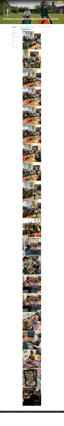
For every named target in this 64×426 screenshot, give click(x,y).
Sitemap (41, 411)
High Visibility (60, 1)
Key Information (27, 26)
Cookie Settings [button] (57, 411)
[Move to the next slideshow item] (61, 14)
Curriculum (34, 26)
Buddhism (31, 27)
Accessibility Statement (47, 411)
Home (22, 26)
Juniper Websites (29, 411)
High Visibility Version (36, 411)
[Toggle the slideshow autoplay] (61, 10)
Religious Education (41, 26)
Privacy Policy (53, 411)
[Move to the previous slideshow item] (61, 12)
